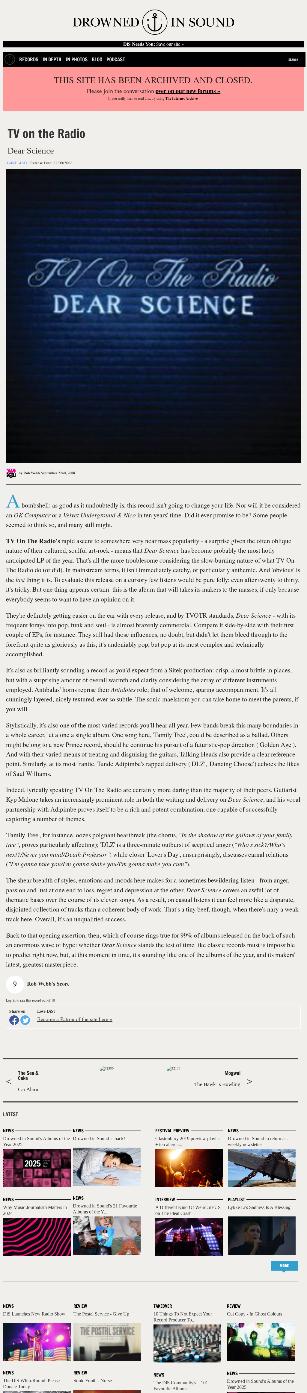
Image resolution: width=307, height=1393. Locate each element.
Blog (97, 59)
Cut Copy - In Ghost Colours (254, 1313)
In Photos (77, 59)
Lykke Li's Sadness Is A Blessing (259, 1207)
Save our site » (153, 44)
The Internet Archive (181, 98)
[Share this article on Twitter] (25, 1020)
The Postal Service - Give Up (101, 1313)
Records (28, 59)
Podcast (115, 59)
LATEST (10, 1114)
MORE (284, 1265)
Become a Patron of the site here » (74, 1019)
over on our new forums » (188, 90)
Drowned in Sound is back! (99, 1138)
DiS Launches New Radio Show (34, 1313)
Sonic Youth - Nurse (92, 1380)
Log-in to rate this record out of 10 (30, 1000)
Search (293, 59)
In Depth (52, 59)
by (29, 473)
